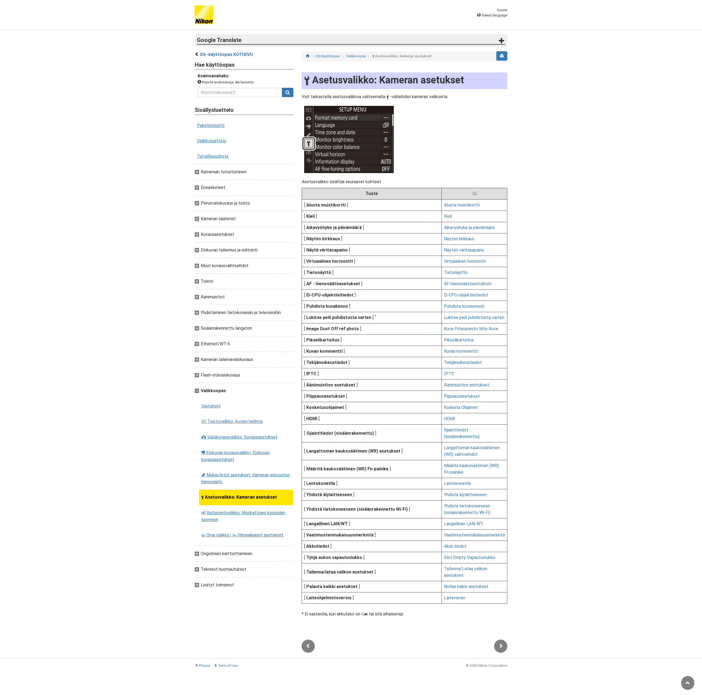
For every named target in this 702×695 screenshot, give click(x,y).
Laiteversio (454, 597)
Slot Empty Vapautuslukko (469, 557)
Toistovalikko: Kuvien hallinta (231, 421)
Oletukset (211, 406)
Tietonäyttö (456, 272)
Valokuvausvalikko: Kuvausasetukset (239, 437)
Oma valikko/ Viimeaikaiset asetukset (242, 535)
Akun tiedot (455, 546)
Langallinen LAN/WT (463, 523)
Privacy (204, 665)
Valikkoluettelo (211, 140)
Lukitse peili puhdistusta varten (474, 317)
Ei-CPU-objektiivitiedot (466, 295)
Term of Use (228, 665)
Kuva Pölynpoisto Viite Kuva (471, 328)
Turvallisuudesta (212, 156)
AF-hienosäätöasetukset (468, 283)
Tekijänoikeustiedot (463, 362)
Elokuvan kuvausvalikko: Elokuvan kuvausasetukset (235, 456)
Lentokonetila (457, 483)
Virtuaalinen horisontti (465, 261)
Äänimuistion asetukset (466, 385)
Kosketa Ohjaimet (461, 407)
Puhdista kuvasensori (464, 306)
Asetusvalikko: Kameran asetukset (239, 497)
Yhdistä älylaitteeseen (465, 494)
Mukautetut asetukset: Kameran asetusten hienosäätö (245, 478)
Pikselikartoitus (459, 340)
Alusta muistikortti (462, 205)
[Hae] (287, 92)
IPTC (449, 373)
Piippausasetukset (462, 396)
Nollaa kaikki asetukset (466, 586)
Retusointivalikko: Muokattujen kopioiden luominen (243, 516)
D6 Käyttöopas (328, 56)
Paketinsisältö (211, 125)
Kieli (448, 216)
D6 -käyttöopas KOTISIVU (226, 54)
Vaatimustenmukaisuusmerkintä (474, 535)
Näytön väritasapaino (464, 250)
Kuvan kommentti (461, 351)
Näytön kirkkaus (459, 238)
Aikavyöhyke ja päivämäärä (469, 227)
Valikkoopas (356, 56)
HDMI (449, 418)
